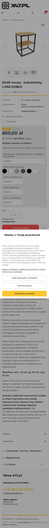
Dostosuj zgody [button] (24, 286)
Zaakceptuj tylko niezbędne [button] (24, 278)
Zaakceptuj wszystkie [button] (24, 293)
